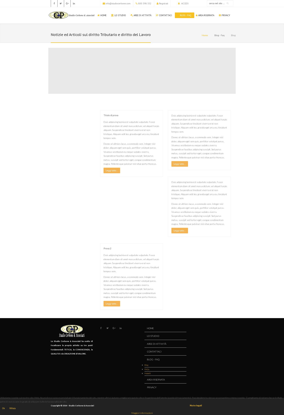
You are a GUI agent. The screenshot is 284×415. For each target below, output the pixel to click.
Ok (3, 408)
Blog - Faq (185, 15)
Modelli (147, 373)
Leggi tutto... (112, 170)
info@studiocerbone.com (118, 3)
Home (103, 15)
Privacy (226, 15)
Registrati (163, 3)
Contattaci (165, 15)
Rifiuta (13, 408)
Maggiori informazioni (142, 413)
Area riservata (206, 15)
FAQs (146, 369)
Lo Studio (120, 15)
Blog (146, 365)
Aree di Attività (142, 15)
